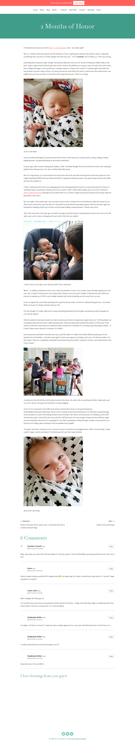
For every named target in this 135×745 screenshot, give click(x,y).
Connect (82, 10)
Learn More (79, 3)
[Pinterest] (71, 734)
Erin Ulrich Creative (79, 739)
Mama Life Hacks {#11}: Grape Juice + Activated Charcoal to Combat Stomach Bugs (42, 524)
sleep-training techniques (33, 193)
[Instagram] (63, 734)
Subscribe (90, 10)
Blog (48, 10)
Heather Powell (34, 546)
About (42, 10)
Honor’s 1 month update (57, 48)
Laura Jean (32, 590)
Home (35, 10)
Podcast (64, 10)
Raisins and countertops (106, 523)
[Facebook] (67, 734)
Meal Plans (73, 10)
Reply (111, 546)
